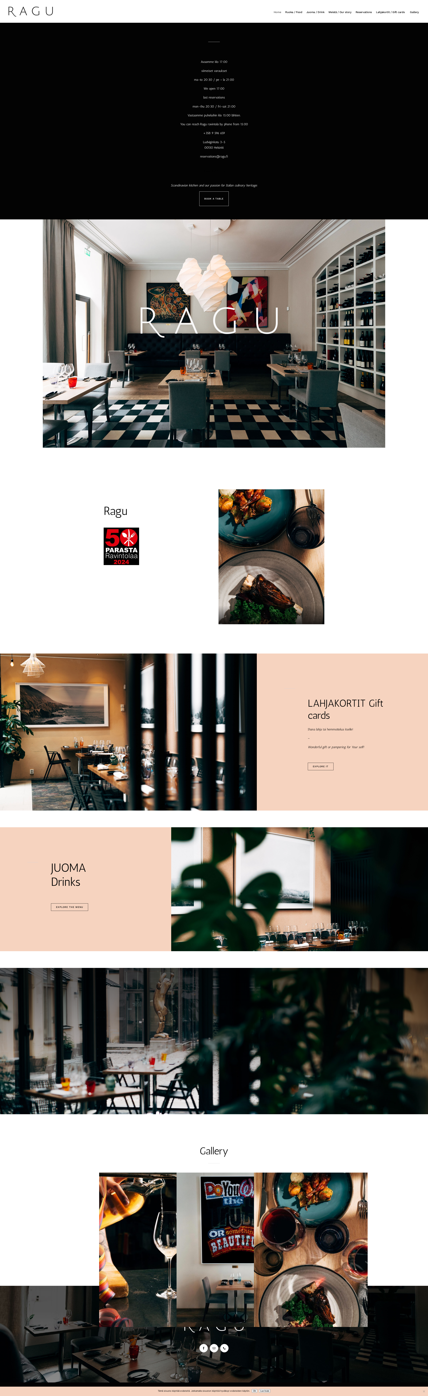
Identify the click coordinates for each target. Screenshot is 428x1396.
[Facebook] (203, 1348)
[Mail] (214, 1348)
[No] (423, 1391)
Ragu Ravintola (214, 171)
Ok (254, 1391)
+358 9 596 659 (214, 133)
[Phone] (224, 1348)
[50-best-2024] (121, 529)
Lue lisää (264, 1391)
